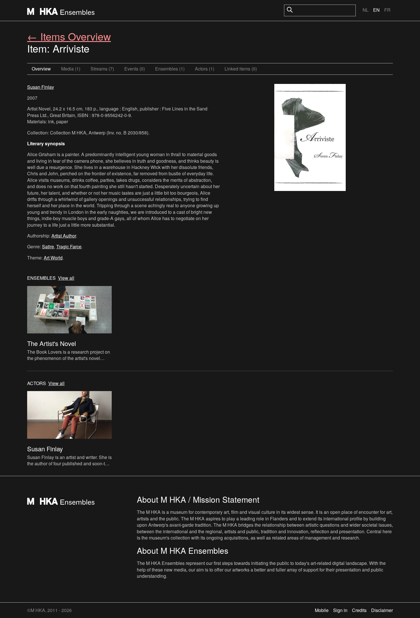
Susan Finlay (40, 87)
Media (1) (70, 68)
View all (66, 278)
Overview (41, 68)
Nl (366, 10)
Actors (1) (204, 68)
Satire (48, 246)
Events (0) (134, 68)
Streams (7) (102, 68)
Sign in (340, 610)
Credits (359, 610)
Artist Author (63, 235)
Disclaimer (382, 610)
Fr (387, 10)
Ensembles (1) (170, 68)
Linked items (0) (241, 68)
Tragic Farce (68, 246)
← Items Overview (69, 36)
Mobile (322, 610)
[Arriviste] (310, 138)
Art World (53, 257)
